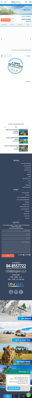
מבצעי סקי (27, 195)
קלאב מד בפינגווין (26, 204)
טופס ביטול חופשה (27, 170)
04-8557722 (16, 266)
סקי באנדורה (27, 202)
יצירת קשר (8, 397)
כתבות (30, 183)
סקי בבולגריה (26, 216)
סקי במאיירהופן (26, 213)
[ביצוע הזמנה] (6, 20)
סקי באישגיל (27, 211)
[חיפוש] (1, 2)
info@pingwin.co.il (16, 271)
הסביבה (20, 24)
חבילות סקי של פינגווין (25, 209)
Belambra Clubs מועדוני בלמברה (23, 197)
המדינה (12, 24)
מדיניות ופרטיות (28, 185)
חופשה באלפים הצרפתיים (24, 206)
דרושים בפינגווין (28, 168)
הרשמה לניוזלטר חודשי (27, 178)
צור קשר (29, 181)
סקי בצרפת (27, 218)
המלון (28, 24)
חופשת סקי (29, 174)
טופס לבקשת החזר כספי (26, 187)
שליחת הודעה (15, 388)
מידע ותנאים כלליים (27, 165)
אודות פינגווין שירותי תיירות (26, 163)
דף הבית (29, 172)
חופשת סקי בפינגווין (25, 192)
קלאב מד (29, 176)
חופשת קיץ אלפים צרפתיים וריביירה (22, 199)
